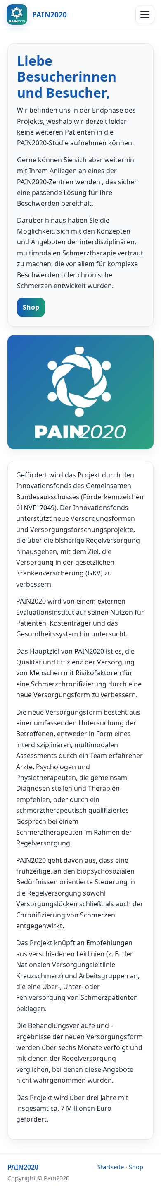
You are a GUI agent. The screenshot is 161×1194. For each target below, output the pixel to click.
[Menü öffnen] (144, 14)
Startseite (110, 1167)
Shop (31, 307)
